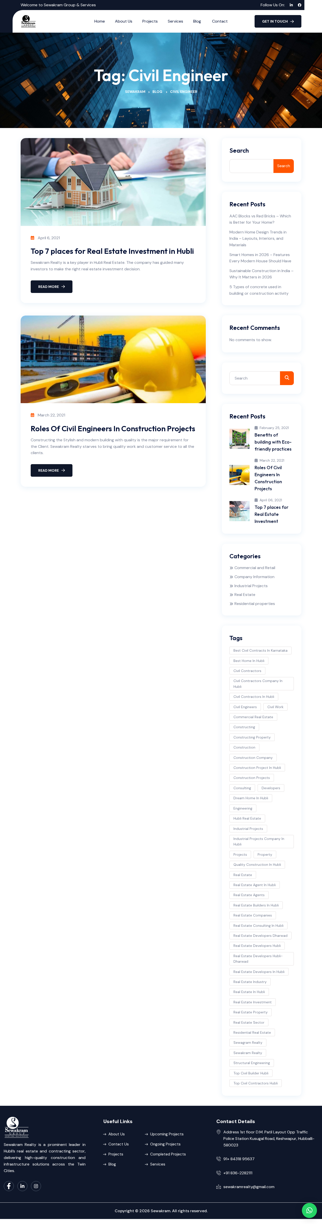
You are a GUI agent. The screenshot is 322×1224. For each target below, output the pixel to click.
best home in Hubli (248, 660)
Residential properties (254, 603)
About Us (123, 21)
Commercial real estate (253, 717)
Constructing (244, 727)
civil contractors (247, 670)
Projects (150, 21)
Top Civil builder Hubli (250, 1073)
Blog (197, 21)
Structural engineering (251, 1063)
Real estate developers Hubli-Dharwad (258, 959)
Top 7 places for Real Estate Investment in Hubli (112, 251)
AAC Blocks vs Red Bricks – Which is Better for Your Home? (260, 219)
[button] (309, 1210)
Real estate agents (249, 895)
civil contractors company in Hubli (258, 684)
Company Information (254, 576)
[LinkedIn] (22, 1186)
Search (239, 150)
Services (175, 21)
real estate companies (252, 915)
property (265, 854)
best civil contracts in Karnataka (260, 650)
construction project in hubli (257, 767)
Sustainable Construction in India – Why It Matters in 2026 (261, 274)
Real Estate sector (248, 1022)
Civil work (275, 707)
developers (271, 788)
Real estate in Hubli (249, 992)
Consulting (242, 788)
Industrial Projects (251, 585)
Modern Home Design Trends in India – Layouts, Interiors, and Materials (258, 238)
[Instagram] (36, 1186)
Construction (244, 747)
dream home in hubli (250, 798)
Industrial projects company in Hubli (258, 841)
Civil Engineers (245, 707)
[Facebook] (9, 1186)
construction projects (251, 777)
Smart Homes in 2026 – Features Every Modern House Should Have (260, 258)
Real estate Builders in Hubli (256, 905)
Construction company (253, 757)
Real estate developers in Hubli (259, 971)
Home (99, 21)
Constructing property (252, 737)
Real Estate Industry (250, 982)
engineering (242, 808)
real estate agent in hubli (254, 885)
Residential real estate (252, 1032)
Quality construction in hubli (257, 864)
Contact (220, 21)
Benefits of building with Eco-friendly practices (273, 442)
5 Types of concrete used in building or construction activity (259, 290)
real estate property (250, 1012)
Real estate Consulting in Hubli (258, 925)
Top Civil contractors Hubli (255, 1083)
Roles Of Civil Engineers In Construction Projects (113, 428)
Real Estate (244, 594)
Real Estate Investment (252, 1002)
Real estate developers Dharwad (260, 935)
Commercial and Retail (254, 567)
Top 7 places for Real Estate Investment (272, 514)
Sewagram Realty (247, 1042)
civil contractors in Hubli (253, 696)
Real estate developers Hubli (257, 945)
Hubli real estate (247, 818)
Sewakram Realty (247, 1053)
